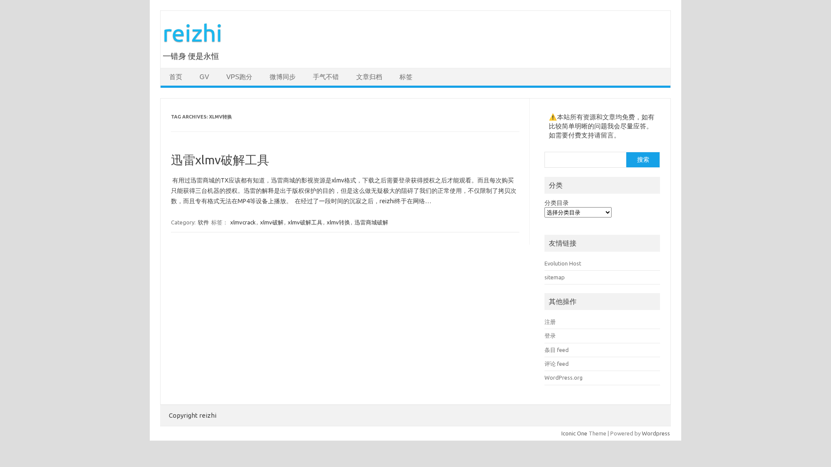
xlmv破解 (271, 222)
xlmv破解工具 (305, 222)
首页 (175, 77)
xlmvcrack (243, 222)
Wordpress (656, 433)
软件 (203, 222)
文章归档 (369, 77)
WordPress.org (563, 377)
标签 (405, 77)
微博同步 (283, 77)
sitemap (554, 277)
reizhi (192, 32)
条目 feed (556, 350)
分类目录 (556, 202)
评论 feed (556, 364)
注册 (550, 322)
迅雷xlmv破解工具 (220, 159)
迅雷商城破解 (371, 222)
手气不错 (326, 77)
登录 (550, 336)
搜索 (643, 159)
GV (204, 77)
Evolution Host (562, 263)
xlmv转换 (338, 222)
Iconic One (574, 433)
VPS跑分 (239, 77)
